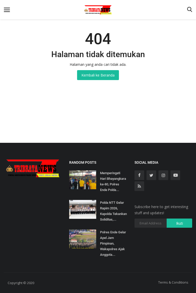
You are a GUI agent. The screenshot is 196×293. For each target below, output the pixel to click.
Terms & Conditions (173, 282)
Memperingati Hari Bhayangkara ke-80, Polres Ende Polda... (113, 181)
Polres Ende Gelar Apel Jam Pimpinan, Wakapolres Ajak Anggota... (113, 243)
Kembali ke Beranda (98, 75)
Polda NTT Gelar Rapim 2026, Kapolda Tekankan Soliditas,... (113, 211)
